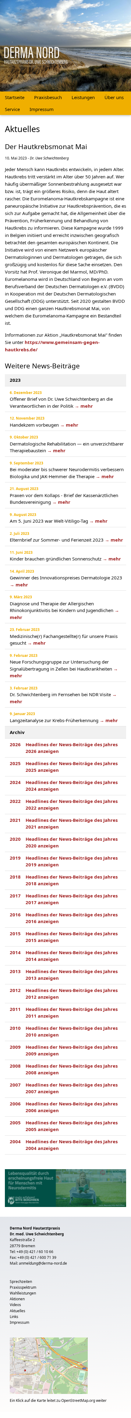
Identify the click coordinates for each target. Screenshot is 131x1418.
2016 (15, 914)
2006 (15, 1104)
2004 (15, 1141)
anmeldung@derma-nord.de (43, 1263)
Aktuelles (17, 1310)
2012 (15, 990)
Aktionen (17, 1299)
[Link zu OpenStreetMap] (49, 1367)
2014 (15, 952)
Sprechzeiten (21, 1281)
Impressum (42, 109)
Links (14, 1316)
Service (12, 109)
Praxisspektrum (23, 1287)
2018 (15, 877)
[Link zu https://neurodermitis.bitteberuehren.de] (65, 1187)
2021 (15, 820)
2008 (15, 1066)
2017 (15, 896)
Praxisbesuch (48, 97)
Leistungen (83, 97)
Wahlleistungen (23, 1293)
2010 (15, 1028)
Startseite (14, 97)
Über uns (114, 97)
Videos (15, 1304)
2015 (15, 933)
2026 (15, 744)
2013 (15, 971)
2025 (15, 763)
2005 (15, 1122)
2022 (15, 801)
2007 (15, 1085)
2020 (15, 839)
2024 (15, 782)
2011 (15, 1009)
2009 (15, 1047)
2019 (15, 858)
